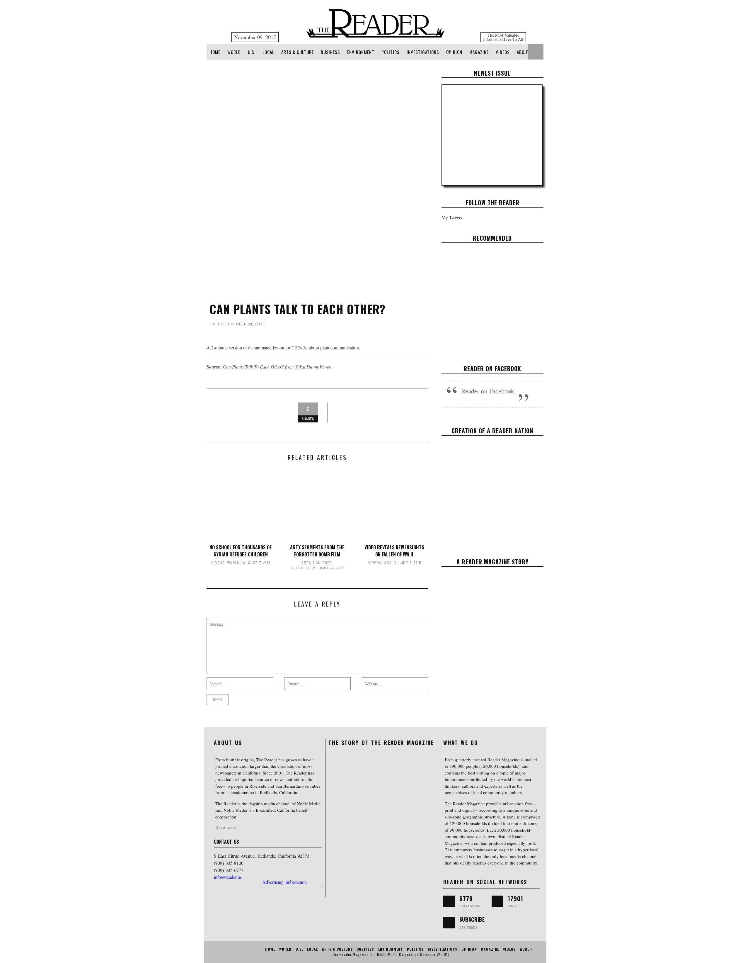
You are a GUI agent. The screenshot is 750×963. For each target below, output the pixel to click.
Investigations (423, 52)
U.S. (251, 52)
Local (268, 52)
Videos (503, 52)
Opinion (454, 52)
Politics (390, 52)
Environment (360, 52)
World (234, 52)
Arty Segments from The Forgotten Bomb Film (317, 551)
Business (330, 52)
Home (214, 52)
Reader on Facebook (492, 368)
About (523, 52)
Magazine (479, 52)
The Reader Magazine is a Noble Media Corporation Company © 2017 (391, 954)
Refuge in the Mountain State (492, 296)
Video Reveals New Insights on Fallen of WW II (394, 551)
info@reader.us (228, 877)
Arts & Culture (297, 52)
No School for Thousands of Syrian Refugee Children (240, 551)
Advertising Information (284, 882)
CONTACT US (226, 841)
